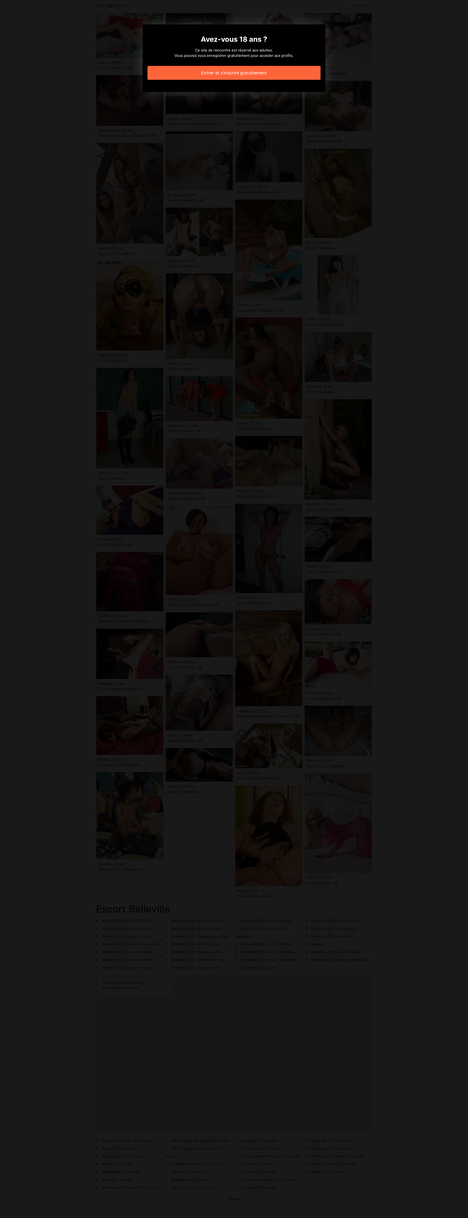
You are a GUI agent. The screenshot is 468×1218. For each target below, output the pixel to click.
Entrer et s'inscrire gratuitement (234, 72)
